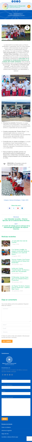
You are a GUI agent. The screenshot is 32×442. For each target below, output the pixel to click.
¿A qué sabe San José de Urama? (19, 241)
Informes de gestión (7, 430)
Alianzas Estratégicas (8, 26)
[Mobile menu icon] (28, 6)
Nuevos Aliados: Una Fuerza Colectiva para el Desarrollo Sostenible (20, 261)
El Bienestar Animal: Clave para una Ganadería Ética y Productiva (20, 278)
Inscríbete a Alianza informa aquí (10, 437)
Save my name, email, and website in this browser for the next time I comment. (15, 336)
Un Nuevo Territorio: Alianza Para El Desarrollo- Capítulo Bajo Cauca (21, 287)
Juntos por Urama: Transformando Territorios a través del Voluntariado (20, 270)
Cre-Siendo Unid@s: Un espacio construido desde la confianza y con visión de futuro (20, 252)
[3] (15, 181)
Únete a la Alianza (6, 427)
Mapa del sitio (5, 433)
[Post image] (6, 243)
